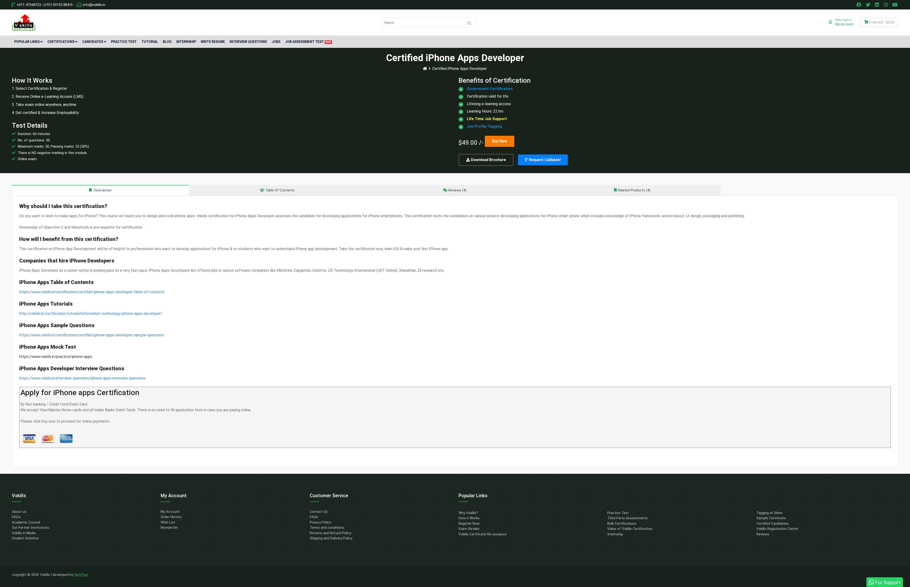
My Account (170, 512)
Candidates (92, 42)
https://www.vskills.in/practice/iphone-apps (55, 356)
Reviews (762, 534)
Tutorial (149, 42)
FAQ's (16, 517)
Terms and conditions (327, 527)
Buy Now (499, 141)
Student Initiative (25, 538)
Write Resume (213, 42)
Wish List (168, 522)
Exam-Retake (469, 529)
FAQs (314, 517)
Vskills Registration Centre (777, 529)
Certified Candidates (772, 523)
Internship (186, 42)
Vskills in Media (24, 533)
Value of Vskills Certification (629, 529)
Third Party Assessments (627, 518)
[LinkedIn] (877, 5)
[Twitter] (868, 5)
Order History (171, 517)
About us (19, 512)
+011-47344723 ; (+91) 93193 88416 (44, 5)
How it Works (469, 518)
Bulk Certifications (621, 523)
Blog (167, 42)
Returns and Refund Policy (330, 533)
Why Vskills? (468, 513)
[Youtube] (895, 5)
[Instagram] (886, 5)
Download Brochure (488, 160)
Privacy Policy (320, 522)
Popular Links (27, 42)
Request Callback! (544, 160)
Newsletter (169, 527)
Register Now (469, 523)
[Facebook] (859, 5)
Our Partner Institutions (30, 527)
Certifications (60, 42)
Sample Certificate (771, 518)
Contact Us (319, 512)
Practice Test (124, 42)
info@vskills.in (93, 5)
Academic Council (26, 522)
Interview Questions (248, 42)
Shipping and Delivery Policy (331, 538)
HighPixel (81, 575)
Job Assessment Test (308, 42)
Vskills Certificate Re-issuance (483, 534)
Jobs (276, 42)
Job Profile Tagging (484, 126)
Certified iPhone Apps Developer (459, 68)
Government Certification (490, 88)
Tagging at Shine (769, 513)
